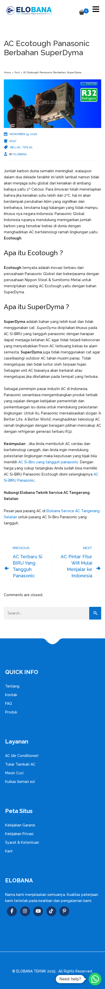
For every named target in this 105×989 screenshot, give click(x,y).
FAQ (8, 703)
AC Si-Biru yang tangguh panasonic (48, 462)
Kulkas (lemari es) (20, 782)
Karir (9, 851)
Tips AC (27, 147)
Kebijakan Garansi (20, 825)
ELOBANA (20, 154)
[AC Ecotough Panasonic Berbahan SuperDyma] (52, 103)
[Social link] (38, 911)
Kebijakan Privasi (19, 834)
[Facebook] (11, 911)
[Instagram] (25, 911)
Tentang (12, 686)
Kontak (11, 695)
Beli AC (15, 147)
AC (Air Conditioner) (21, 756)
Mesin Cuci (14, 773)
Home (7, 72)
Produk (11, 712)
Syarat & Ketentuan (22, 842)
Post (17, 72)
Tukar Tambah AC (20, 764)
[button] (95, 979)
